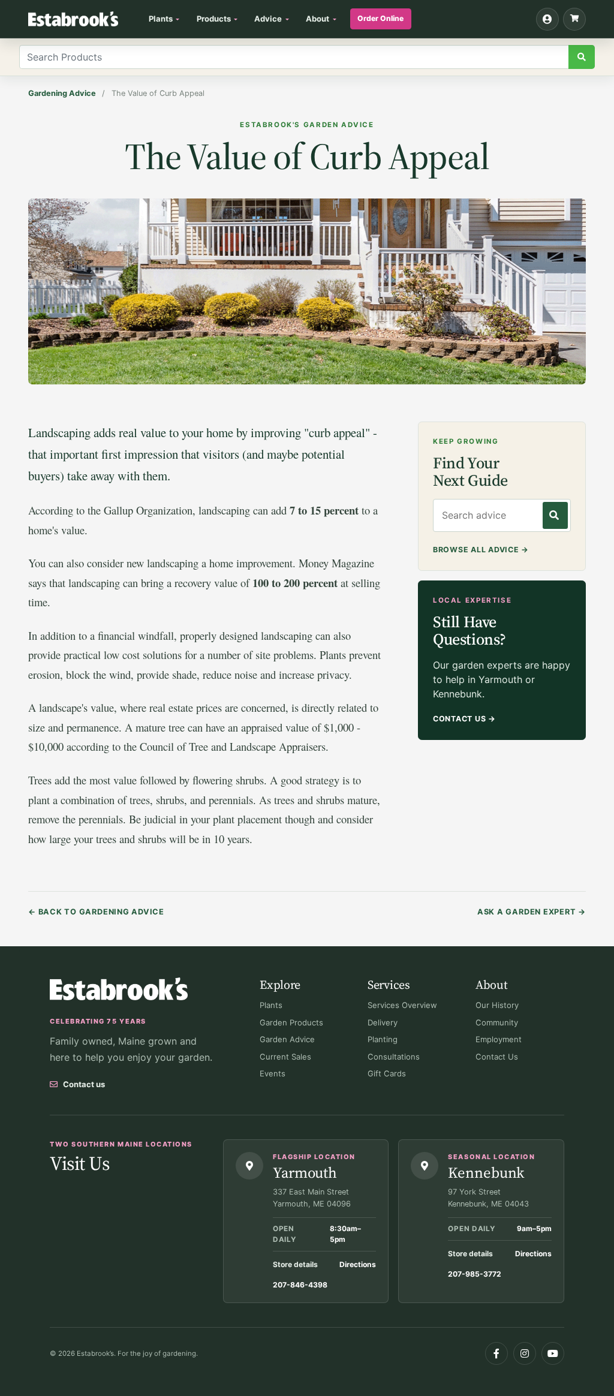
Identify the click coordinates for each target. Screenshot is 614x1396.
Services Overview (402, 1005)
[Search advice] (555, 515)
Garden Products (291, 1022)
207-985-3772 (474, 1273)
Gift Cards (387, 1073)
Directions (357, 1264)
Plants (271, 1005)
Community (496, 1022)
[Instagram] (524, 1353)
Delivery (383, 1022)
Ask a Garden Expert (531, 911)
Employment (498, 1039)
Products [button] (214, 18)
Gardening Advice (62, 93)
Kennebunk (486, 1172)
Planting (383, 1039)
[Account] (547, 19)
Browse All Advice (481, 549)
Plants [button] (161, 18)
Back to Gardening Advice (96, 911)
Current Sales (285, 1056)
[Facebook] (496, 1353)
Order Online (380, 18)
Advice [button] (268, 18)
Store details (295, 1264)
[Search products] (581, 57)
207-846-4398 (300, 1284)
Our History (497, 1005)
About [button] (317, 18)
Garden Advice (287, 1039)
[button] (574, 19)
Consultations (394, 1056)
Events (272, 1073)
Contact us (84, 1084)
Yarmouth (305, 1172)
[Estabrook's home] (119, 989)
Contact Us (464, 718)
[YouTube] (552, 1353)
